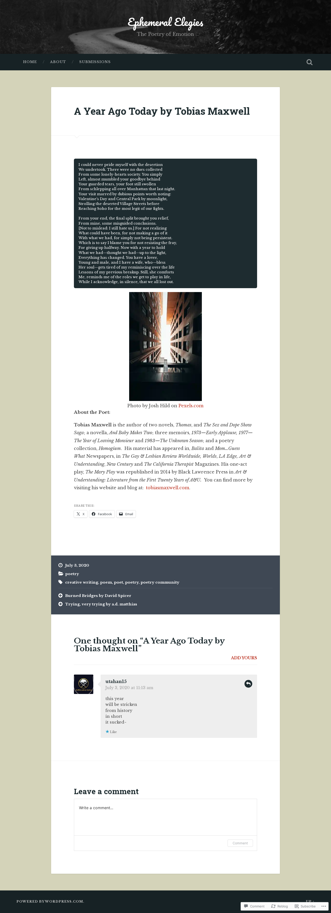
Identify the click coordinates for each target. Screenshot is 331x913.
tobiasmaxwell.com (167, 487)
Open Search (310, 62)
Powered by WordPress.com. (50, 901)
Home (30, 62)
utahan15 (116, 681)
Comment (240, 843)
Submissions (95, 62)
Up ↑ (310, 901)
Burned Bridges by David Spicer (98, 595)
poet (118, 582)
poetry (72, 573)
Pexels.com (191, 405)
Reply (248, 684)
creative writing (81, 582)
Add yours (244, 657)
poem (106, 582)
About (58, 62)
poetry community (160, 582)
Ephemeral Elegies (165, 21)
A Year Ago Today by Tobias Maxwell (162, 111)
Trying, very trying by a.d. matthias (101, 604)
